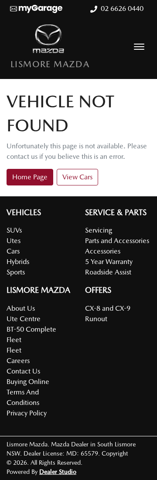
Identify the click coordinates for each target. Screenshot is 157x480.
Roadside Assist (108, 272)
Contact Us (23, 371)
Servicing (98, 230)
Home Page (30, 177)
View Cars (77, 177)
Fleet (14, 350)
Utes (13, 241)
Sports (16, 272)
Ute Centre (24, 319)
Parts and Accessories (117, 241)
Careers (18, 361)
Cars (13, 251)
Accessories (102, 251)
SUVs (14, 230)
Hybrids (18, 261)
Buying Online (28, 381)
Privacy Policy (27, 413)
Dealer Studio (57, 471)
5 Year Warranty (109, 261)
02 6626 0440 (122, 8)
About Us (21, 308)
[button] (139, 46)
